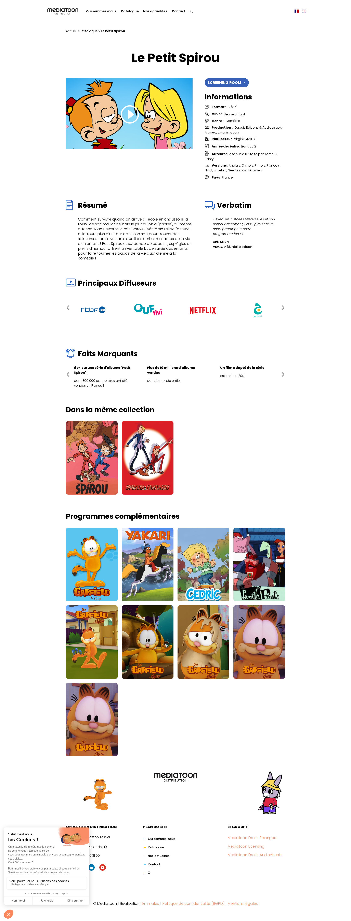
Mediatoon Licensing (246, 846)
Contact (178, 11)
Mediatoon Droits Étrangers (252, 837)
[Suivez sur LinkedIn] (91, 867)
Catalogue (130, 11)
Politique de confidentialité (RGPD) (193, 903)
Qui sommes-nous (101, 11)
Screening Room (224, 82)
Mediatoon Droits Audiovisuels (255, 854)
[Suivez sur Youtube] (102, 867)
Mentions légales (243, 903)
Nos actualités (155, 11)
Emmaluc (150, 903)
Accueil (71, 31)
